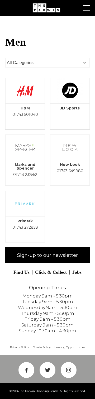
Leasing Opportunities (69, 347)
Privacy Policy (19, 347)
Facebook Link (26, 370)
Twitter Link (47, 370)
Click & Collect (51, 272)
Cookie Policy (42, 347)
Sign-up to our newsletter (47, 255)
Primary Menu (86, 8)
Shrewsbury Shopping (47, 8)
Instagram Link (69, 370)
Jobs (77, 272)
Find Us (21, 272)
